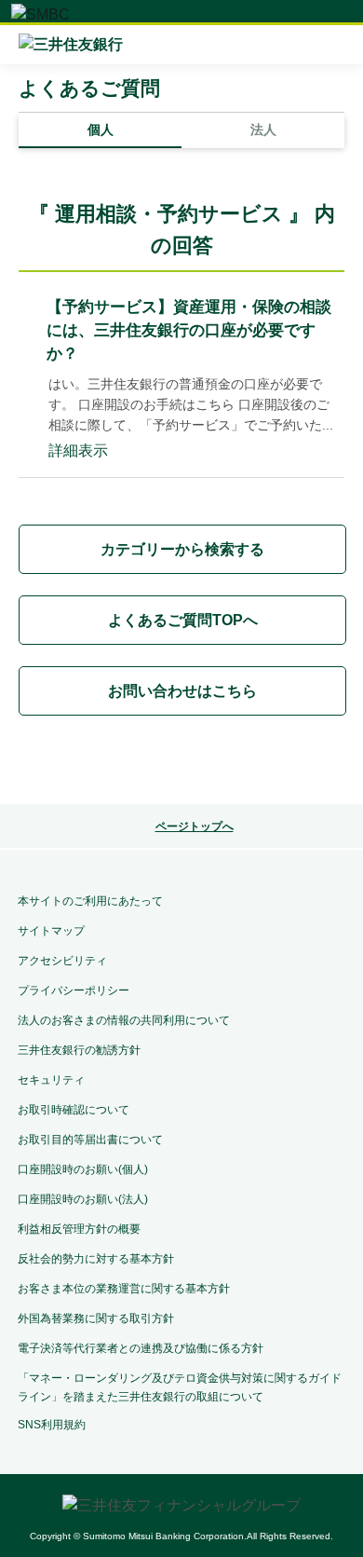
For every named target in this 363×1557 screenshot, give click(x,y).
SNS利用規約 (52, 1424)
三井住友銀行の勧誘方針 (79, 1050)
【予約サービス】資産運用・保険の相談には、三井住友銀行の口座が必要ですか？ (189, 330)
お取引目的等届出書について (90, 1139)
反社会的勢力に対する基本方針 (96, 1258)
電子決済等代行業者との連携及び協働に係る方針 (140, 1348)
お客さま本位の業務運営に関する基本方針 (124, 1288)
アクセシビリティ (62, 960)
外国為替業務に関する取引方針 (96, 1318)
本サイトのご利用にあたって (90, 901)
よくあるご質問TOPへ (183, 620)
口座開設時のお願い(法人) (83, 1199)
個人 (100, 129)
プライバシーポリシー (73, 990)
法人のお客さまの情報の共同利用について (124, 1020)
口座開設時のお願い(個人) (83, 1169)
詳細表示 (78, 450)
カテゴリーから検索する (182, 549)
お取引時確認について (73, 1109)
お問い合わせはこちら (182, 691)
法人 (263, 129)
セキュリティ (51, 1079)
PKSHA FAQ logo (181, 763)
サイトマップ (51, 930)
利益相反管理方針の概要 (79, 1229)
